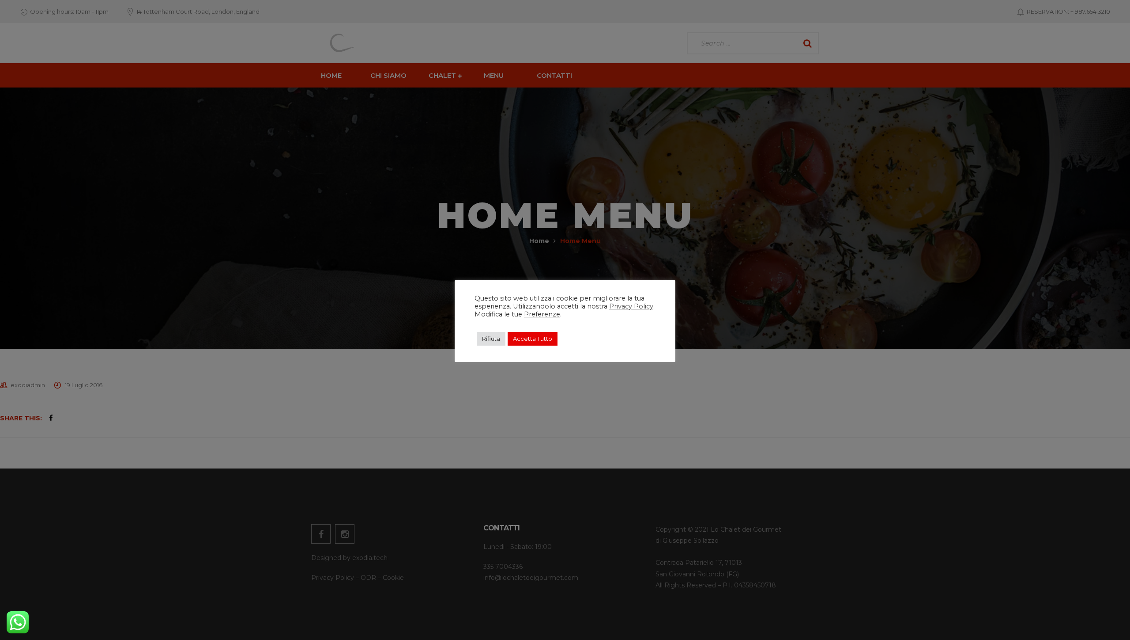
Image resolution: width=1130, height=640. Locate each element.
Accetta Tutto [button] (532, 338)
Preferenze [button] (542, 314)
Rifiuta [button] (491, 338)
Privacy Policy (631, 306)
